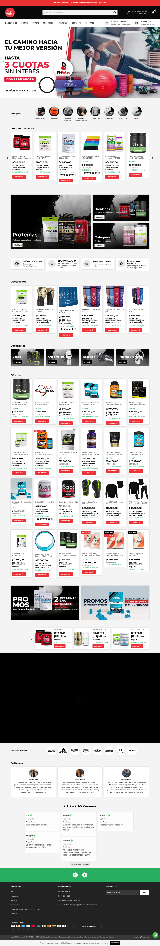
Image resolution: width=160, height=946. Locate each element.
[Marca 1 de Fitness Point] (51, 751)
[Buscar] (114, 12)
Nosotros (89, 23)
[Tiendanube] (141, 937)
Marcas (35, 23)
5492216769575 (64, 892)
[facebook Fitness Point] (84, 874)
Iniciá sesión (142, 12)
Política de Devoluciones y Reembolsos (25, 909)
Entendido (115, 943)
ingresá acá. (92, 937)
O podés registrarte (139, 13)
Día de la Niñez (11, 23)
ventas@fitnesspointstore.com (69, 900)
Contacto (76, 23)
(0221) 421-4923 (64, 896)
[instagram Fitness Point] (75, 874)
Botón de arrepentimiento (106, 937)
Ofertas (24, 23)
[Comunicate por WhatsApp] (155, 935)
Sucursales (63, 23)
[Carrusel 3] (80, 62)
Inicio (12, 892)
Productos (48, 23)
